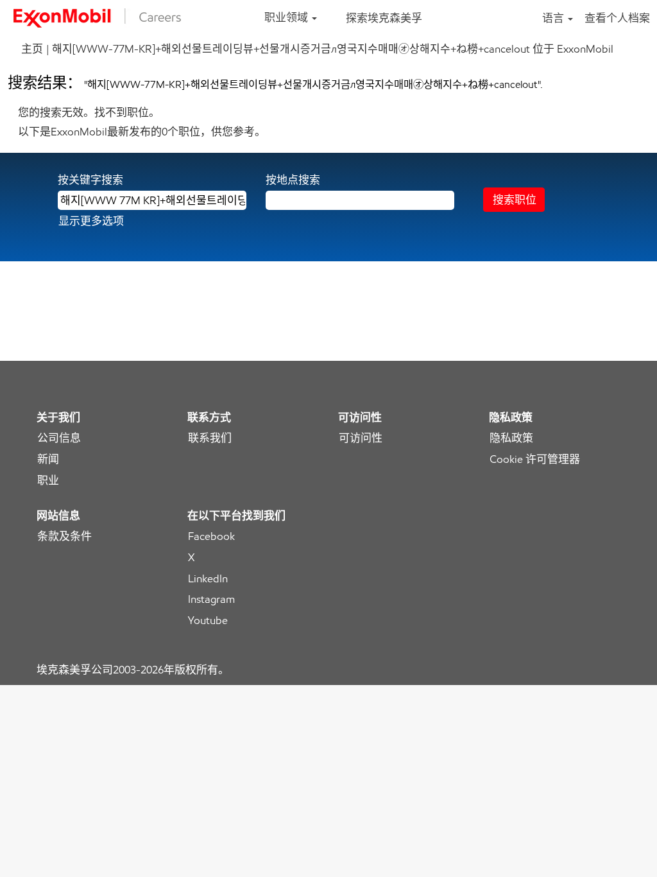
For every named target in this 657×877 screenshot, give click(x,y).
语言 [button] (554, 18)
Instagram (211, 599)
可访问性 (360, 438)
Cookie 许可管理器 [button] (535, 459)
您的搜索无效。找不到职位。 (89, 112)
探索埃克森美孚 (384, 18)
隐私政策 (511, 438)
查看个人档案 (617, 18)
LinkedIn (208, 579)
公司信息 (59, 438)
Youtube (208, 620)
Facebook (211, 536)
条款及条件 (64, 536)
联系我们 (210, 438)
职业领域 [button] (287, 17)
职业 (48, 480)
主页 (32, 48)
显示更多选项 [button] (91, 220)
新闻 (48, 459)
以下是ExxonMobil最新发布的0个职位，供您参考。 (142, 131)
